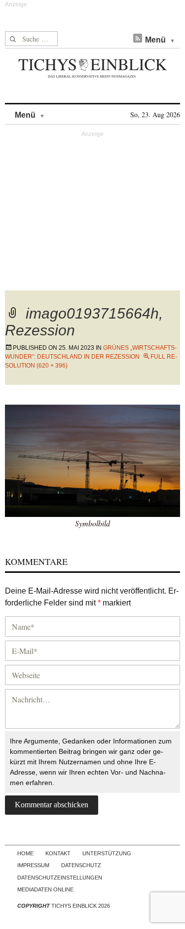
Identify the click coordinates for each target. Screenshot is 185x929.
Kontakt (58, 853)
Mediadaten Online (45, 889)
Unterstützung (106, 853)
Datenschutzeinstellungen (59, 878)
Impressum (33, 865)
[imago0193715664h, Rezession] (92, 459)
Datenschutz (81, 865)
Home (25, 853)
